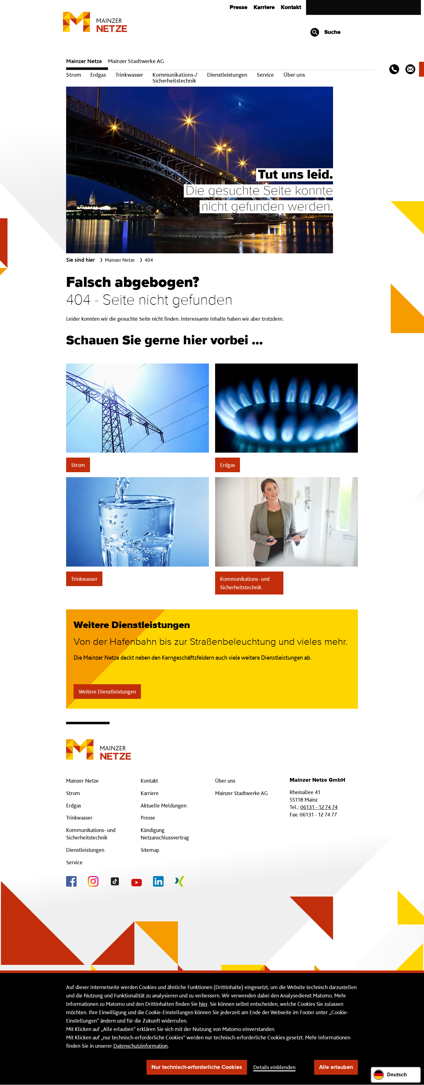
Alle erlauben (336, 1067)
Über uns (294, 75)
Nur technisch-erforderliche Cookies (196, 1067)
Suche (332, 32)
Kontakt (291, 7)
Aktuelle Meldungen (164, 805)
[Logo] (98, 744)
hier (203, 1004)
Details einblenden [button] (274, 1067)
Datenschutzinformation (140, 1045)
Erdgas (98, 75)
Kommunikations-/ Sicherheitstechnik (174, 78)
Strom (73, 75)
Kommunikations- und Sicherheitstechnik (244, 583)
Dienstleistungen (227, 75)
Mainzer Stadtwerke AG (136, 61)
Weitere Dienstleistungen (107, 691)
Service (265, 75)
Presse (238, 7)
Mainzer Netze (84, 61)
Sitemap (150, 850)
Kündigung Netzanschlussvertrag (165, 834)
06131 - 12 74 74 (319, 807)
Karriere (264, 7)
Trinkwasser (129, 75)
